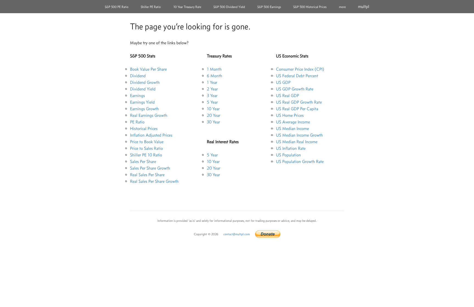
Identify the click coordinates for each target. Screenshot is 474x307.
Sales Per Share (143, 161)
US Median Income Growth (299, 135)
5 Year (212, 102)
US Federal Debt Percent (297, 75)
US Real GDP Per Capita (297, 108)
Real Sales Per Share (147, 174)
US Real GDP (287, 95)
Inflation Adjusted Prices (151, 135)
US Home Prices (290, 115)
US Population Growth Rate (300, 161)
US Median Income (292, 128)
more (342, 7)
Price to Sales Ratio (146, 148)
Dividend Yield (143, 89)
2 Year (212, 89)
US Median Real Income (296, 141)
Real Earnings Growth (148, 115)
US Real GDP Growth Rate (299, 102)
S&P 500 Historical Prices (309, 7)
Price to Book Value (146, 141)
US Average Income (293, 122)
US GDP (283, 82)
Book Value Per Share (148, 69)
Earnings (137, 95)
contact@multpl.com (236, 234)
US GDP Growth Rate (294, 89)
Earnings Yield (142, 102)
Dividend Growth (145, 82)
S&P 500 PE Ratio (116, 7)
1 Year (212, 82)
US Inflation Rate (291, 148)
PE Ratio (137, 122)
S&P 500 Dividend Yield (229, 7)
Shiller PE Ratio (151, 7)
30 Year (213, 122)
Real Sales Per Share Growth (154, 181)
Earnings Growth (144, 108)
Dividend (138, 75)
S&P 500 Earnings (269, 7)
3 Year (212, 95)
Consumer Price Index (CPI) (300, 69)
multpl (363, 6)
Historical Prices (143, 128)
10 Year (213, 108)
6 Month (214, 75)
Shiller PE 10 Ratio (146, 154)
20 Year (213, 115)
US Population (288, 154)
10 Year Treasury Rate (187, 7)
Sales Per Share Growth (150, 168)
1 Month (214, 69)
